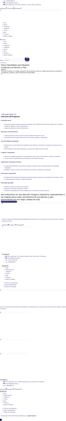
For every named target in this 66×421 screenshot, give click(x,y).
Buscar (2, 60)
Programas (6, 26)
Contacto (6, 34)
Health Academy (7, 36)
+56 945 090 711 (8, 114)
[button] (33, 40)
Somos (5, 24)
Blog (4, 32)
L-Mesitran (6, 28)
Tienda (5, 30)
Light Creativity (31, 415)
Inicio (4, 22)
